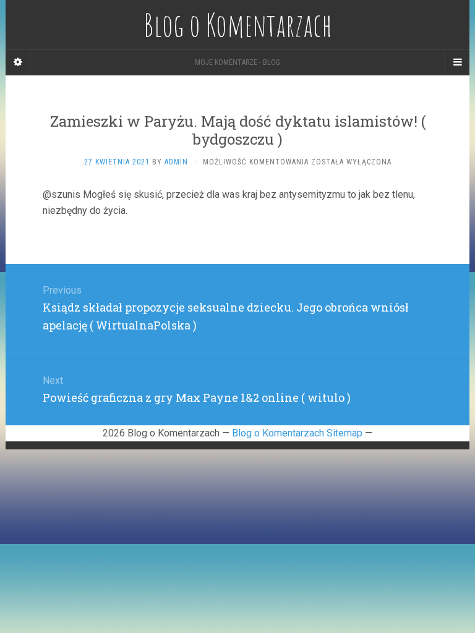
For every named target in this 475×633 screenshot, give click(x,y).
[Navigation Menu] (457, 62)
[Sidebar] (18, 62)
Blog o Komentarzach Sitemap (297, 433)
